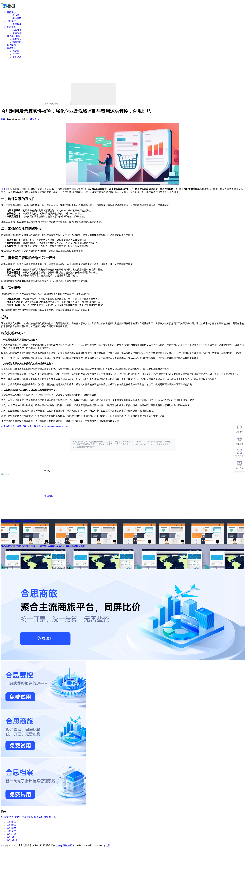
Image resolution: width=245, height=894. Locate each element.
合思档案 (11, 828)
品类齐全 (17, 30)
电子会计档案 (13, 36)
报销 (3, 817)
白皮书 (15, 54)
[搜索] (93, 94)
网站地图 (67, 845)
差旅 (8, 817)
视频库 (15, 51)
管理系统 (26, 817)
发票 (33, 817)
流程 (13, 817)
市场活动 (17, 57)
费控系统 (11, 12)
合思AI (10, 837)
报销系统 (11, 21)
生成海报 (48, 496)
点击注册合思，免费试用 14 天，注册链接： (23, 426)
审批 (18, 817)
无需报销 (17, 24)
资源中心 (11, 48)
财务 (46, 817)
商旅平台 (11, 27)
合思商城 (11, 834)
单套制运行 (18, 39)
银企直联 (17, 18)
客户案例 (11, 45)
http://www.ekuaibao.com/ (57, 426)
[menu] (2, 3)
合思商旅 (11, 825)
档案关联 (17, 42)
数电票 (15, 15)
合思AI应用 (12, 840)
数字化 (52, 817)
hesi (3, 119)
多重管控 (17, 33)
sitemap (59, 845)
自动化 (39, 817)
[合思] (9, 7)
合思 (3, 189)
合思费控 (11, 822)
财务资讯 (34, 119)
